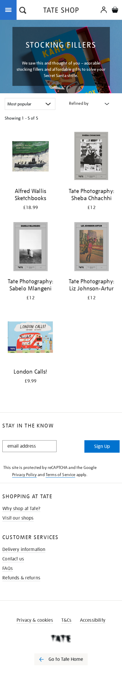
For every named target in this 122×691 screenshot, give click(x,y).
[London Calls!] (30, 338)
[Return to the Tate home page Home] (61, 11)
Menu (9, 9)
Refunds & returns (21, 578)
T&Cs (66, 620)
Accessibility (92, 620)
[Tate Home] (61, 638)
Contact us (13, 559)
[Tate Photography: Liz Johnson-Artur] (91, 248)
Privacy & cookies (35, 620)
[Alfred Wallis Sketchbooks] (30, 157)
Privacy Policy (24, 474)
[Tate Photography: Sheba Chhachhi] (91, 157)
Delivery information (23, 549)
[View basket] (114, 10)
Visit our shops (17, 518)
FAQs (7, 568)
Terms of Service (61, 474)
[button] (23, 11)
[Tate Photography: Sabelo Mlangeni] (30, 248)
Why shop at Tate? (21, 509)
